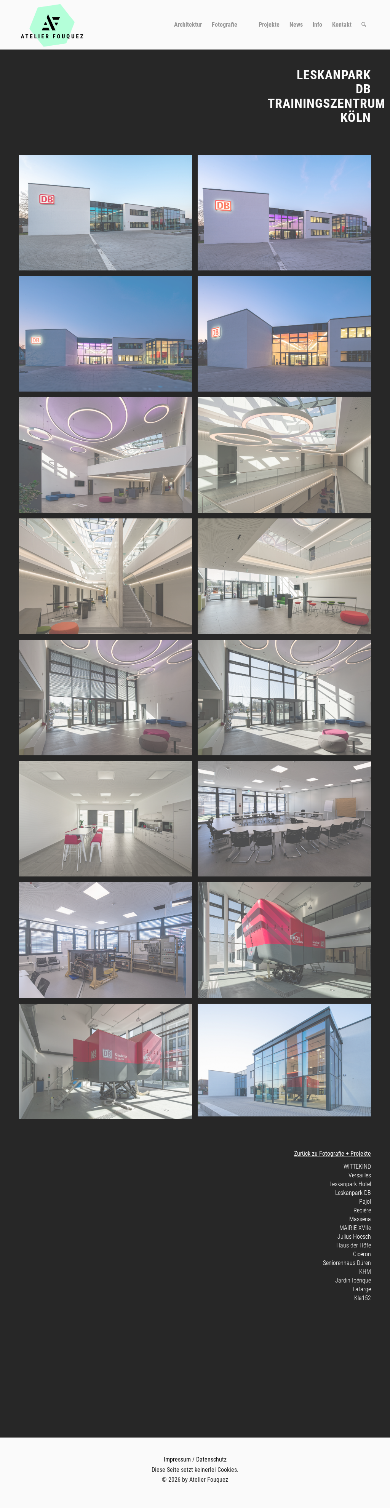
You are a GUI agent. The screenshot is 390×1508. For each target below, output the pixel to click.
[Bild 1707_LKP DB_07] (108, 579)
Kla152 (362, 1298)
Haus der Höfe (353, 1245)
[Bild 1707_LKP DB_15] (108, 1064)
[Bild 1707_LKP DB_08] (287, 579)
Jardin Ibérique (353, 1280)
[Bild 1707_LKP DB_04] (287, 336)
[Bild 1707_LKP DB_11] (108, 821)
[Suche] (363, 25)
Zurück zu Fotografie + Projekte (332, 1153)
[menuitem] (188, 25)
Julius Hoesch (354, 1236)
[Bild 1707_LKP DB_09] (108, 700)
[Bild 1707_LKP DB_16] (287, 1063)
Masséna (360, 1219)
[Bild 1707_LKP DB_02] (287, 215)
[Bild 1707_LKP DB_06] (287, 457)
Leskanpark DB (353, 1192)
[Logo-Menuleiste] (52, 25)
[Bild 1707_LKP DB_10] (287, 700)
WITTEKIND (357, 1166)
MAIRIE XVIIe (355, 1227)
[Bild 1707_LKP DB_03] (108, 336)
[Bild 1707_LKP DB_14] (287, 942)
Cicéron (362, 1254)
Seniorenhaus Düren (347, 1263)
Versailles (359, 1175)
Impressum (177, 1459)
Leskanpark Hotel (350, 1184)
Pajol (365, 1201)
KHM (365, 1271)
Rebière (362, 1210)
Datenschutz (211, 1459)
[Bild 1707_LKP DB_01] (108, 215)
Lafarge (362, 1289)
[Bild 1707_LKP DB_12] (287, 821)
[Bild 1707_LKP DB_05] (108, 457)
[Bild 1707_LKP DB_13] (108, 942)
